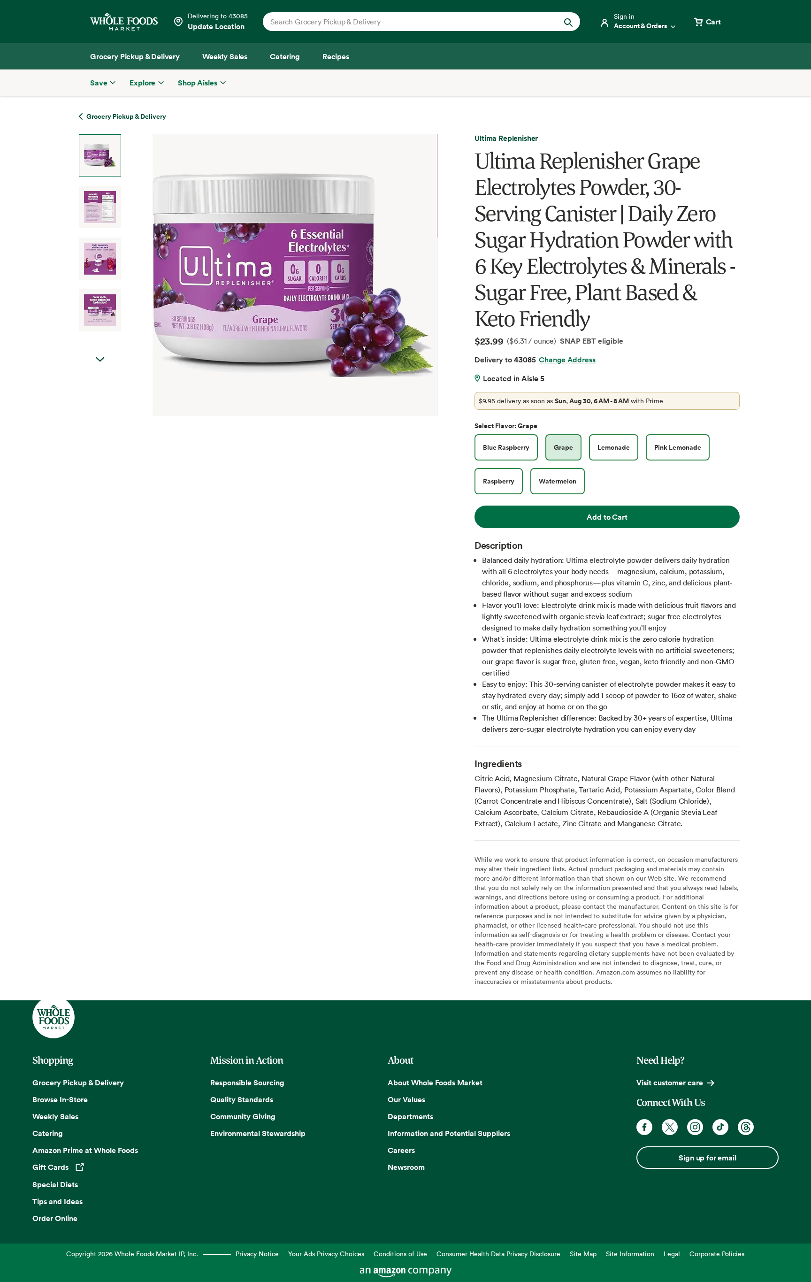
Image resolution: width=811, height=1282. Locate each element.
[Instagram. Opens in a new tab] (695, 1127)
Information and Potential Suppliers (449, 1133)
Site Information (630, 1253)
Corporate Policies (716, 1253)
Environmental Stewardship (258, 1133)
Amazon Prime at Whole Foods (85, 1150)
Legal (672, 1253)
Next (100, 359)
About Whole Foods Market (435, 1082)
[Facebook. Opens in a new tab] (644, 1127)
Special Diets (55, 1184)
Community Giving (242, 1116)
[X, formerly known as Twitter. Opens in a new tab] (670, 1127)
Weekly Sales (55, 1116)
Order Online (54, 1218)
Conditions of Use (400, 1253)
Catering (47, 1133)
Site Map (583, 1253)
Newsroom (406, 1167)
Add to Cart (607, 517)
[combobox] (406, 21)
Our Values (406, 1099)
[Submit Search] (568, 21)
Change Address (567, 359)
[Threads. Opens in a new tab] (746, 1127)
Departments (410, 1116)
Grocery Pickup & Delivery (78, 1082)
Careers (401, 1150)
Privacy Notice (257, 1253)
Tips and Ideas (57, 1201)
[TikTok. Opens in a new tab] (720, 1127)
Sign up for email (707, 1157)
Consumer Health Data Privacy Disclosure (498, 1253)
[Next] (270, 275)
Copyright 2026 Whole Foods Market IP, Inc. (132, 1253)
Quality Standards (241, 1099)
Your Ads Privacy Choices (326, 1253)
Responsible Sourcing (247, 1082)
